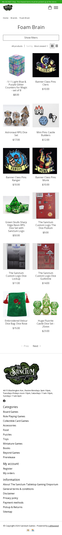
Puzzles (7, 434)
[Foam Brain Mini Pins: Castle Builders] (46, 115)
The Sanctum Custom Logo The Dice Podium (46, 225)
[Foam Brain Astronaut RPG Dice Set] (16, 115)
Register (7, 468)
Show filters (31, 37)
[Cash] (28, 530)
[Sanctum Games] (8, 7)
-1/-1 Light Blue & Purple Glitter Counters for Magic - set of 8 (16, 86)
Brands (14, 18)
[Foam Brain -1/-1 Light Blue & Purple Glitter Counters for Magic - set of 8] (16, 65)
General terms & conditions (18, 489)
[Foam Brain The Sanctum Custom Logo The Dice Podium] (46, 205)
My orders (9, 473)
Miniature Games (12, 443)
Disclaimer (9, 493)
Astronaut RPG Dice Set (16, 134)
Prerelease (9, 457)
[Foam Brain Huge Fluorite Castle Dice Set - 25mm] (46, 304)
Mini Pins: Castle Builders (46, 134)
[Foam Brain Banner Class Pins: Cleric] (46, 65)
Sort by (29, 46)
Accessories (9, 425)
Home (5, 18)
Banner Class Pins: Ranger (16, 179)
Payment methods (13, 502)
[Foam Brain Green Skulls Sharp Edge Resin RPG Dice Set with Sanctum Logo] (16, 205)
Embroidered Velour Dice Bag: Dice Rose (16, 322)
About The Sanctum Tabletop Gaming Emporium (30, 484)
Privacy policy (10, 498)
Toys (6, 439)
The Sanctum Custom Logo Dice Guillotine (45, 275)
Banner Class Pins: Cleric (45, 83)
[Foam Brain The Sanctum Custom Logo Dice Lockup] (16, 256)
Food (6, 430)
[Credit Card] (33, 530)
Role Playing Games (14, 416)
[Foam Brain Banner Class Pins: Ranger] (16, 160)
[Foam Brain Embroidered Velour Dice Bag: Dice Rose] (16, 304)
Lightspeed (53, 525)
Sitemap (7, 511)
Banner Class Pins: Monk (45, 179)
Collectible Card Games (16, 421)
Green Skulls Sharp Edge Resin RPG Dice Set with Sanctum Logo (16, 227)
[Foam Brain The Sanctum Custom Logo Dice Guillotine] (46, 256)
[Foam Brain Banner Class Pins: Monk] (46, 160)
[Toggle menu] (56, 8)
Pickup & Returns (12, 507)
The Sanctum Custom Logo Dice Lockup (16, 275)
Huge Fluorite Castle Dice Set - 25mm (46, 323)
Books (6, 448)
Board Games (10, 411)
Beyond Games (11, 452)
